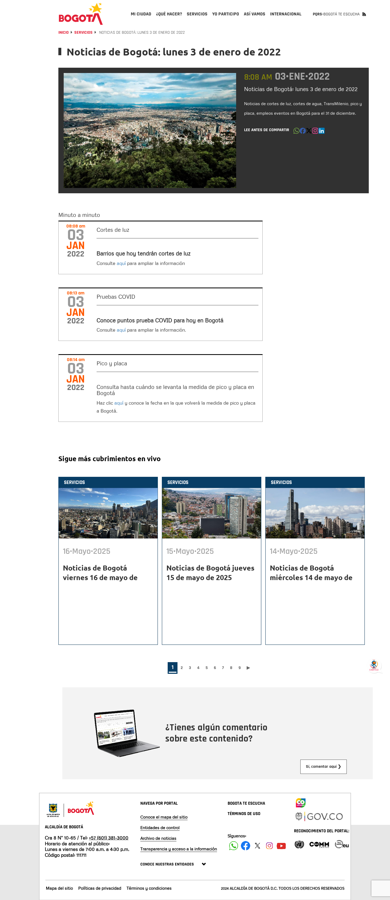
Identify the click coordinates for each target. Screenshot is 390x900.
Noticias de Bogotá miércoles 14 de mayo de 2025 (311, 577)
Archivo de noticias (158, 838)
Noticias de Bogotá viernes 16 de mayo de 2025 (100, 577)
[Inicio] (80, 14)
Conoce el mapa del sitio (164, 817)
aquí (121, 263)
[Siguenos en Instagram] (269, 845)
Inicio (63, 32)
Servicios (83, 32)
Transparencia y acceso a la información (178, 848)
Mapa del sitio (59, 888)
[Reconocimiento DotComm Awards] (319, 843)
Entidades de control (160, 827)
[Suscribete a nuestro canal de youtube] (281, 845)
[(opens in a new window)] (315, 132)
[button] (296, 132)
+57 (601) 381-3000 (108, 838)
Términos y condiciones (149, 888)
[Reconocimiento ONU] (299, 843)
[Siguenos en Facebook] (233, 845)
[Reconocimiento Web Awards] (342, 843)
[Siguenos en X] (257, 845)
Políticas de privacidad (99, 888)
